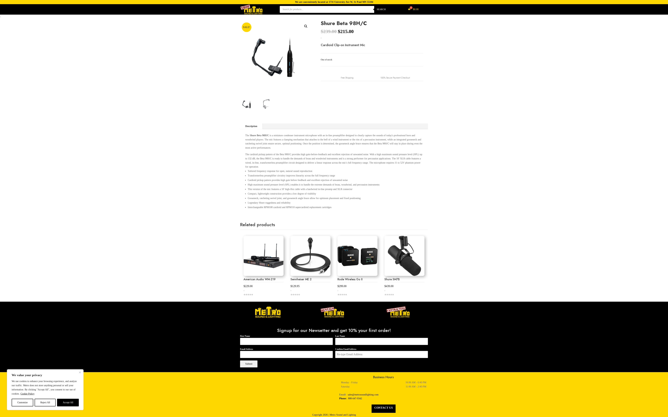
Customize (22, 402)
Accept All (68, 402)
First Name (245, 336)
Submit (248, 364)
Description (251, 126)
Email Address (246, 349)
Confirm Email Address (345, 349)
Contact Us (383, 407)
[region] (45, 389)
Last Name (340, 336)
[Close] (80, 372)
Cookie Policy (27, 393)
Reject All (45, 402)
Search (381, 9)
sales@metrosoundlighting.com (363, 394)
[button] (306, 26)
